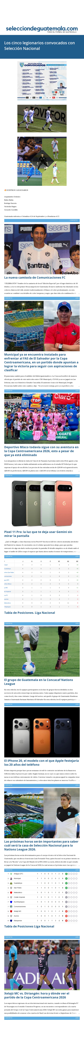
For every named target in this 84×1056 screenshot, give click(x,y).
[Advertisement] (42, 11)
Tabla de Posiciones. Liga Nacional (29, 613)
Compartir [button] (73, 220)
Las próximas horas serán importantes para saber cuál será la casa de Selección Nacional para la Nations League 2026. (41, 845)
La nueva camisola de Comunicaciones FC (34, 277)
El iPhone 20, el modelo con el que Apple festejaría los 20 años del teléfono (41, 763)
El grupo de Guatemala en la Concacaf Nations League (38, 682)
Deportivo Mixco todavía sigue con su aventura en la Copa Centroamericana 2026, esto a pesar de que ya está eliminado (41, 451)
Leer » (77, 298)
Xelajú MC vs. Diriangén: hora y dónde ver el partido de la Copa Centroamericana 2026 (36, 995)
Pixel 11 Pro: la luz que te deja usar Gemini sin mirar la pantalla (38, 534)
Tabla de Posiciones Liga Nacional (29, 926)
